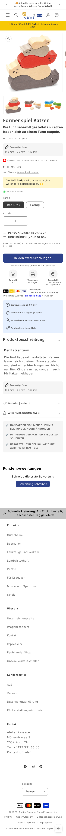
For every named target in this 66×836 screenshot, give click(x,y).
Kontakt (12, 635)
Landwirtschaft (18, 560)
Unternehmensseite (20, 618)
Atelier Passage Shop (31, 812)
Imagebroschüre (18, 627)
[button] (8, 15)
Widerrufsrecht (24, 816)
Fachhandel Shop (33, 296)
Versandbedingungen (28, 172)
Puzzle (11, 569)
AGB (10, 684)
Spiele (11, 594)
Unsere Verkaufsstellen (23, 661)
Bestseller (14, 543)
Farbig (35, 205)
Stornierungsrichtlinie (49, 828)
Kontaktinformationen (21, 828)
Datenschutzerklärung (22, 701)
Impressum (14, 644)
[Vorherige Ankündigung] (7, 5)
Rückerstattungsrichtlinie (25, 710)
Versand (12, 693)
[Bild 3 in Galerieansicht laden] (33, 105)
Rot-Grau (13, 205)
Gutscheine (15, 535)
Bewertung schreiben (33, 484)
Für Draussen (16, 577)
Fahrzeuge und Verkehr (23, 552)
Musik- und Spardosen (22, 586)
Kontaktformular (19, 752)
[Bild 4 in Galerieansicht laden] (53, 105)
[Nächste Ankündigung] (59, 5)
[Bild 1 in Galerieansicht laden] (13, 105)
